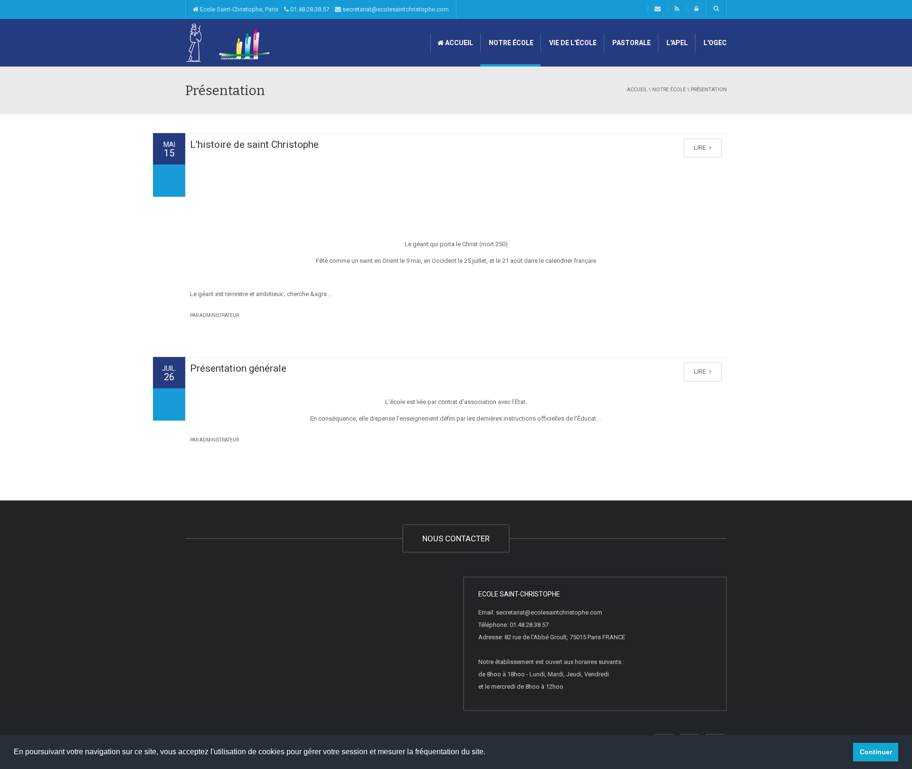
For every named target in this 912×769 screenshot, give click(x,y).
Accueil (458, 43)
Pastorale (631, 43)
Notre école (510, 43)
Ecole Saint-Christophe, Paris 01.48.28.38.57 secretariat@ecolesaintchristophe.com (324, 9)
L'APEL (676, 43)
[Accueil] (228, 42)
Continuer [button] (876, 752)
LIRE (700, 147)
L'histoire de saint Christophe (254, 144)
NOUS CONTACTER (456, 538)
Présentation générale (238, 368)
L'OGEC (714, 43)
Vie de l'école (572, 43)
